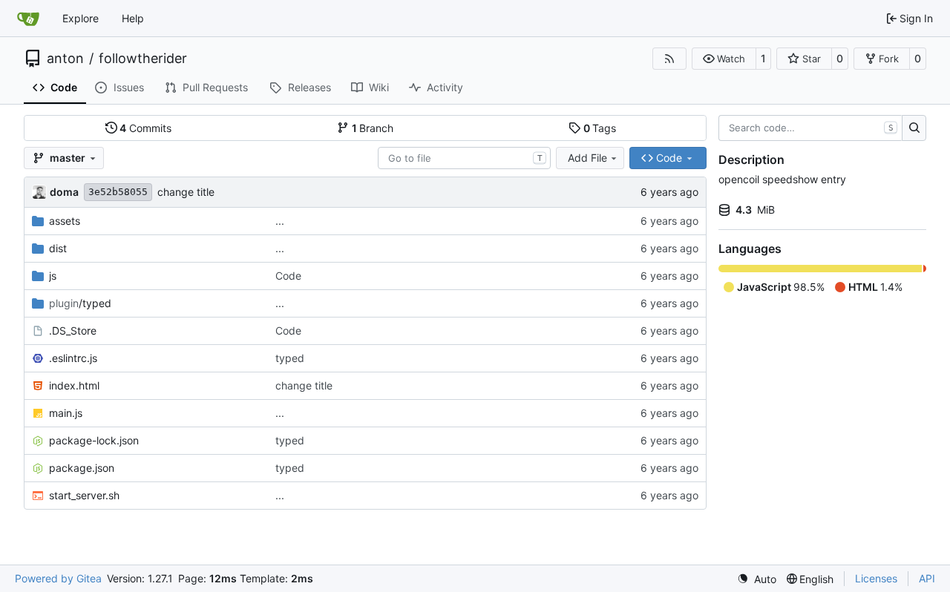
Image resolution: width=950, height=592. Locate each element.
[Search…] (914, 128)
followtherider (143, 58)
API (927, 578)
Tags (600, 128)
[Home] (28, 18)
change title (185, 191)
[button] (724, 58)
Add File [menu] (587, 157)
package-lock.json (94, 440)
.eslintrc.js (73, 358)
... (279, 220)
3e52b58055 (118, 191)
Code (288, 275)
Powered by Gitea (58, 578)
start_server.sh (84, 495)
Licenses (876, 578)
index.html (74, 385)
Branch (373, 128)
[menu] (756, 579)
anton (65, 58)
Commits (145, 128)
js (52, 275)
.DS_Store (72, 330)
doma (64, 191)
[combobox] (464, 158)
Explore (80, 18)
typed (289, 358)
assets (64, 220)
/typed (80, 303)
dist (58, 248)
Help (133, 18)
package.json (81, 467)
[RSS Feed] (669, 58)
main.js (65, 413)
